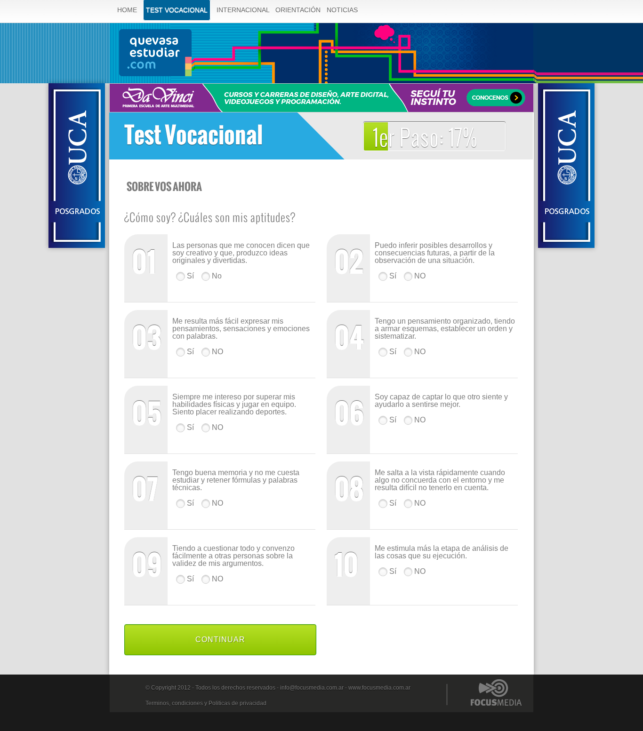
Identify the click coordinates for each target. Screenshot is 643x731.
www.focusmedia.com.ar (379, 687)
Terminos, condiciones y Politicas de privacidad (205, 703)
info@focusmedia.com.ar (312, 687)
